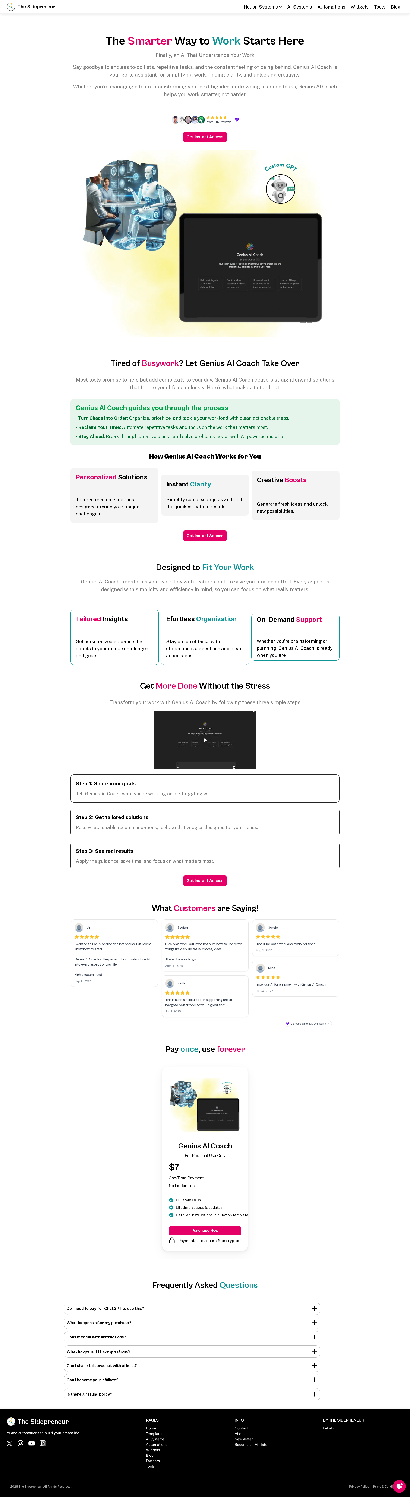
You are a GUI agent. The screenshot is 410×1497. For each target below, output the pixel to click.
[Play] (205, 740)
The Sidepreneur (36, 7)
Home (151, 1428)
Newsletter (244, 1439)
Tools (379, 7)
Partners (153, 1461)
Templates (154, 1434)
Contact (241, 1428)
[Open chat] (399, 1486)
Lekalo (328, 1428)
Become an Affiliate (251, 1444)
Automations (331, 7)
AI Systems (299, 7)
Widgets (360, 7)
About (240, 1434)
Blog (396, 7)
